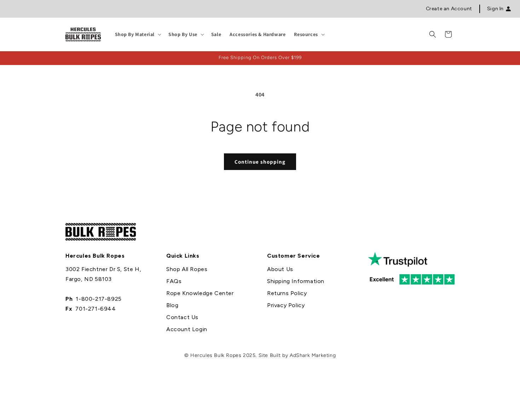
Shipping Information (295, 281)
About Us (280, 269)
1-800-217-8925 (98, 298)
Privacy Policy (286, 305)
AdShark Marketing (313, 355)
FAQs (173, 281)
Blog (172, 305)
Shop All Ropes (186, 269)
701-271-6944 (95, 308)
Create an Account (449, 9)
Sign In (495, 9)
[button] (137, 34)
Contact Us (182, 317)
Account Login (186, 329)
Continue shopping (260, 161)
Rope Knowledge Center (200, 293)
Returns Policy (287, 293)
